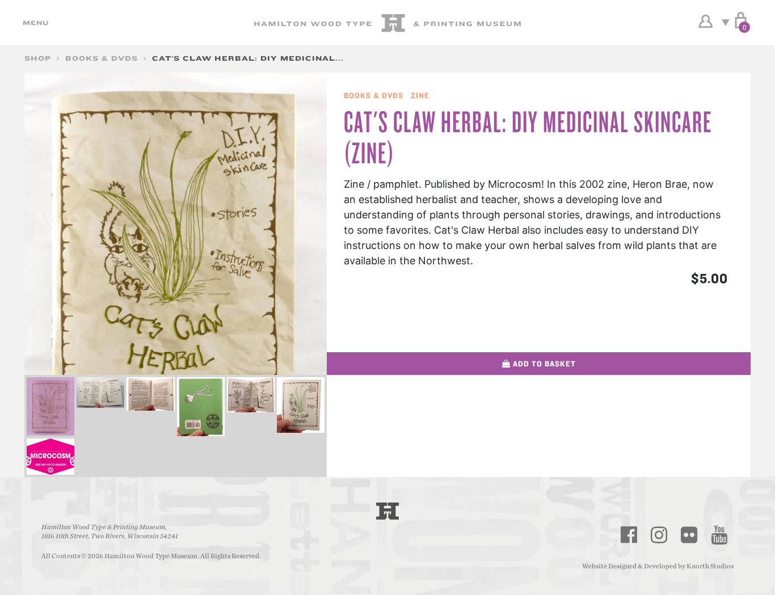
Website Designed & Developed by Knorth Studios (658, 566)
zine (420, 95)
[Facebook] (629, 535)
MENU (34, 23)
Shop (37, 58)
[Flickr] (689, 535)
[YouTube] (719, 535)
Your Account (705, 21)
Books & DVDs (101, 58)
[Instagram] (659, 535)
